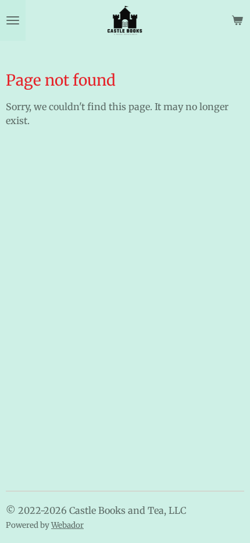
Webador (67, 525)
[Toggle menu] (13, 20)
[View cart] (237, 20)
